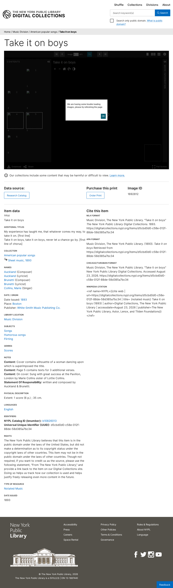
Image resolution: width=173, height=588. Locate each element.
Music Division (13, 319)
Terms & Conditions (111, 534)
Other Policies (108, 529)
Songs (8, 330)
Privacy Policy (108, 524)
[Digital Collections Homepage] (34, 14)
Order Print (95, 195)
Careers (68, 534)
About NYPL (144, 529)
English (8, 409)
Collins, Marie (12, 288)
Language (142, 534)
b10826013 (49, 420)
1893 (24, 299)
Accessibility (70, 524)
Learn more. (117, 175)
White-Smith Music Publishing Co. (38, 307)
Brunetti (9, 280)
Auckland (10, 272)
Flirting (8, 339)
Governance (107, 539)
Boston (17, 303)
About (166, 4)
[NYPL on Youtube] (159, 554)
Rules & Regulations (148, 524)
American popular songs (19, 255)
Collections (135, 4)
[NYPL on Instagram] (151, 554)
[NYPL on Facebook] (136, 554)
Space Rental (71, 539)
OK (103, 116)
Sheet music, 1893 (19, 260)
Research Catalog (17, 195)
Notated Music (13, 488)
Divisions (152, 4)
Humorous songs (15, 334)
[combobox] (132, 12)
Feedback (164, 584)
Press (67, 529)
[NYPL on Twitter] (143, 554)
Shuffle (118, 4)
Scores (8, 350)
